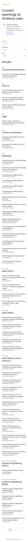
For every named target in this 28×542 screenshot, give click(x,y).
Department (5, 47)
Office (3, 53)
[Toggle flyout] (25, 50)
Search (4, 41)
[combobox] (3, 50)
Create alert (9, 34)
